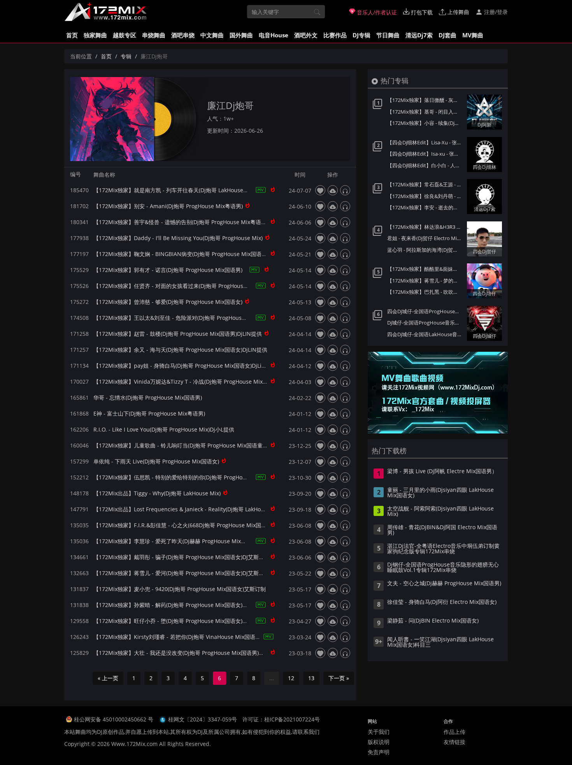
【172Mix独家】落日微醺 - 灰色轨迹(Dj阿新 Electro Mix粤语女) (425, 100)
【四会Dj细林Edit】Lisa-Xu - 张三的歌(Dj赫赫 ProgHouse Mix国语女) (425, 142)
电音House (273, 35)
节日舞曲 (388, 35)
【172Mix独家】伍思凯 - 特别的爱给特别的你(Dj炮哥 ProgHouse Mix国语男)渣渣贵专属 (200, 477)
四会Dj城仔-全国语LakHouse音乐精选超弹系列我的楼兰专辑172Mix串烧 (425, 334)
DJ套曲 (447, 35)
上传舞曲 (457, 12)
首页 (72, 35)
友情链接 (454, 742)
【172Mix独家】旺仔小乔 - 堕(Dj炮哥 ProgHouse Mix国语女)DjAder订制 (182, 621)
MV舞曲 (472, 35)
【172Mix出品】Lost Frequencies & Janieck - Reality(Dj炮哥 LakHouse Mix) (187, 509)
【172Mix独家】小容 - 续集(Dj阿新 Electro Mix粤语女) (425, 122)
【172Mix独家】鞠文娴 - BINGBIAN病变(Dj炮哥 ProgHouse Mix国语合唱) (183, 254)
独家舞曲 (95, 35)
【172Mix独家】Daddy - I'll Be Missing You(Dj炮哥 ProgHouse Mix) (178, 238)
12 (291, 678)
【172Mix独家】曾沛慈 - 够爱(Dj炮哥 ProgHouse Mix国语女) (167, 301)
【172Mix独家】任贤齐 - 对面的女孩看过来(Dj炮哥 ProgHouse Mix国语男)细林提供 (195, 286)
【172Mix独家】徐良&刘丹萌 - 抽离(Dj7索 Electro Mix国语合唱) (425, 196)
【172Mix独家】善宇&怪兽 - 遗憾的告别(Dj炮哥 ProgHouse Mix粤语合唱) (183, 222)
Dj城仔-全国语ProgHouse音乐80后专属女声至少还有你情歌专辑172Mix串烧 (425, 322)
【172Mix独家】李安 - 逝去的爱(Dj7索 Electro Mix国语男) (425, 207)
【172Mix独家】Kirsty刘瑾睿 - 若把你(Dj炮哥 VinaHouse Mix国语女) (177, 636)
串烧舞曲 (153, 35)
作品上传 (454, 731)
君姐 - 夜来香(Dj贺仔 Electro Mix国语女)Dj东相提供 (425, 238)
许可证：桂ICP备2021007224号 (281, 719)
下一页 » (338, 678)
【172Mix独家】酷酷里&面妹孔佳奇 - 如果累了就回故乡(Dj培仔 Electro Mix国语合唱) (425, 268)
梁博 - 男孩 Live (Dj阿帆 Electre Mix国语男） (442, 471)
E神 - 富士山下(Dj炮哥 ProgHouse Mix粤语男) (149, 413)
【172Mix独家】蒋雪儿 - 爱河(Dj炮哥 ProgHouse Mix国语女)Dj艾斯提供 (181, 573)
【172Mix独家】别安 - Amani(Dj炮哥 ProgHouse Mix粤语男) (168, 206)
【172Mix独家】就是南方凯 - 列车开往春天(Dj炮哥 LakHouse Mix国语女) (182, 190)
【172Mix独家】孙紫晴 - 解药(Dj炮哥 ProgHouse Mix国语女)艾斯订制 (178, 605)
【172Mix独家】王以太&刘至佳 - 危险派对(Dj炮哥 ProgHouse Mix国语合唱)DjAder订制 (200, 317)
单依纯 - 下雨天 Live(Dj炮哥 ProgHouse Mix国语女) (156, 461)
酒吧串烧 (183, 35)
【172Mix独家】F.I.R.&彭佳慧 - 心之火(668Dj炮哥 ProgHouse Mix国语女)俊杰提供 (194, 525)
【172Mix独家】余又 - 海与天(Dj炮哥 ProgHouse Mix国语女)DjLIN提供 (180, 349)
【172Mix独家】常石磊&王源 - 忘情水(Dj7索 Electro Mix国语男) (425, 184)
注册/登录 (495, 12)
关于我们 (379, 731)
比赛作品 (335, 35)
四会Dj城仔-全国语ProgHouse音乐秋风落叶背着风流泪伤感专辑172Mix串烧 (425, 311)
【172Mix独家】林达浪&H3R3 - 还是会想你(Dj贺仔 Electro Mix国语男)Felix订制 (425, 226)
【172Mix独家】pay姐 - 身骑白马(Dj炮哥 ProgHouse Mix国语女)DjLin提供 (184, 365)
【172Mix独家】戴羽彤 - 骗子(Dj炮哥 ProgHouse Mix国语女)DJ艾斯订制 (181, 557)
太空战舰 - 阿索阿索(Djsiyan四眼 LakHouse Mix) (440, 512)
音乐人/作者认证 (376, 12)
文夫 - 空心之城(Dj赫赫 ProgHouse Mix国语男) (444, 584)
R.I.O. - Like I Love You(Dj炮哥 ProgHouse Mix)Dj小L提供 (163, 429)
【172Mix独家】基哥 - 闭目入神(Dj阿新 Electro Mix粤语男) (425, 111)
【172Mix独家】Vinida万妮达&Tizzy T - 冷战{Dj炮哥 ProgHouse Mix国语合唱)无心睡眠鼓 (203, 381)
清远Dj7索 (419, 35)
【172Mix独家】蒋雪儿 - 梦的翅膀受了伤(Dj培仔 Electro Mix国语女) (425, 280)
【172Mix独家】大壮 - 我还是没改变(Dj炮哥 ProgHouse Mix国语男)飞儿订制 (187, 652)
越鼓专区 (124, 35)
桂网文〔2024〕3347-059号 (202, 719)
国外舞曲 (241, 35)
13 (311, 678)
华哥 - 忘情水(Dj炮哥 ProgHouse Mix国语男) (147, 397)
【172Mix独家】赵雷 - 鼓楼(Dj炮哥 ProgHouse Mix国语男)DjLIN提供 (177, 333)
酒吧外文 (306, 35)
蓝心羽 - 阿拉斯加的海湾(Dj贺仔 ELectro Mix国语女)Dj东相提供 (425, 249)
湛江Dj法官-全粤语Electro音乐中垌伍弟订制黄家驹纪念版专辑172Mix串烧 (443, 549)
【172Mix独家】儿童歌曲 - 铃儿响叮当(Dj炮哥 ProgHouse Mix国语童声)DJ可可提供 (195, 445)
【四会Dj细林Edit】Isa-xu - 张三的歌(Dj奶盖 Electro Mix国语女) (425, 153)
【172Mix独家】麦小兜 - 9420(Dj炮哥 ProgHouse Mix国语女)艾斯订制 (179, 589)
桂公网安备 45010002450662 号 (114, 719)
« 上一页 (108, 678)
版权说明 (379, 742)
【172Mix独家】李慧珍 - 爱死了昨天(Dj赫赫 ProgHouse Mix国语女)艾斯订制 (187, 541)
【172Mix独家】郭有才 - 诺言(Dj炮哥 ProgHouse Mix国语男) (167, 270)
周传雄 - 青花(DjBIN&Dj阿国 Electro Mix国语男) (442, 530)
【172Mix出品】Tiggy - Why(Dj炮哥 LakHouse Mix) (157, 493)
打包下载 (421, 12)
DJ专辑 (361, 35)
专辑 (126, 56)
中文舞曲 (212, 35)
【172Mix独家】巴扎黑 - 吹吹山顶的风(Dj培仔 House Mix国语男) (425, 291)
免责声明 (379, 752)
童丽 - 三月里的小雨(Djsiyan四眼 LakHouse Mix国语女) (440, 493)
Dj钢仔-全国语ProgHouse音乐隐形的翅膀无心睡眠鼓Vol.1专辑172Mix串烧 (443, 568)
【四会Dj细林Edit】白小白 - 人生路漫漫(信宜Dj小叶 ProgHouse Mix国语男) (425, 165)
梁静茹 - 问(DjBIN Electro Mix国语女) (433, 621)
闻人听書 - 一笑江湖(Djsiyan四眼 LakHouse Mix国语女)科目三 (440, 642)
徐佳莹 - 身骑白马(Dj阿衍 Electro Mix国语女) (442, 602)
